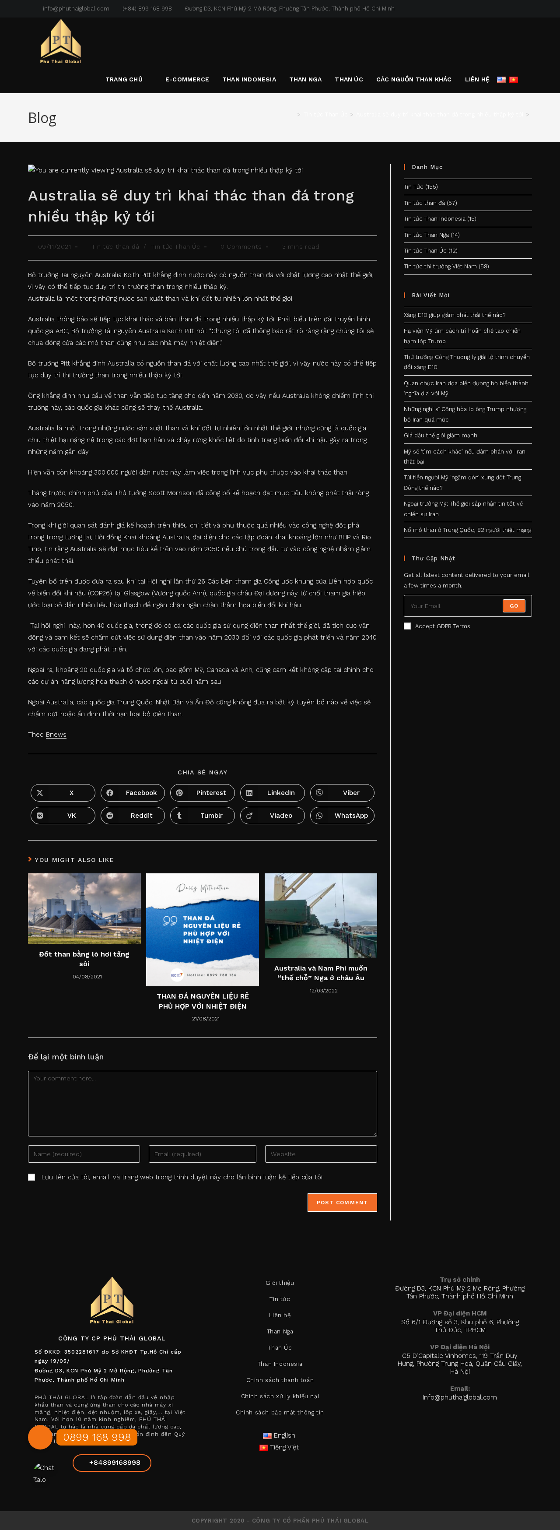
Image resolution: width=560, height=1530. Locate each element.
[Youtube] (133, 1489)
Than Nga (280, 1331)
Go (514, 606)
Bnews (56, 735)
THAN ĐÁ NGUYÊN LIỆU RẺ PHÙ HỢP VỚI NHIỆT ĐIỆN (203, 1001)
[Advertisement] (468, 800)
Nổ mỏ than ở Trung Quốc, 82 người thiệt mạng (467, 530)
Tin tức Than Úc (175, 246)
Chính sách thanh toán (280, 1380)
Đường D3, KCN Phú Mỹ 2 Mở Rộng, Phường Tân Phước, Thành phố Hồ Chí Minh (290, 8)
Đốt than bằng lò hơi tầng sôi (84, 959)
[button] (40, 1441)
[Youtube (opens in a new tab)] (528, 8)
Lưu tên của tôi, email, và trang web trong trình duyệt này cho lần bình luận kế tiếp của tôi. (183, 1177)
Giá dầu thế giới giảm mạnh (440, 435)
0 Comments (241, 246)
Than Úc (280, 1347)
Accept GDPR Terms (442, 626)
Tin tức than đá (115, 246)
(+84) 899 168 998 (147, 8)
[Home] (292, 114)
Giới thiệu (280, 1283)
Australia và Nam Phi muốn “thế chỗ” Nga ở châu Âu (321, 973)
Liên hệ (279, 1315)
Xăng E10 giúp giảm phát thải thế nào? (454, 315)
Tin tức (280, 1299)
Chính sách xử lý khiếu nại (280, 1396)
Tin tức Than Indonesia (435, 218)
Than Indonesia (280, 1364)
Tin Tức (414, 186)
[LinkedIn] (112, 1489)
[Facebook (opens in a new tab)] (509, 8)
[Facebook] (91, 1489)
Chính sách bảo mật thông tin (280, 1412)
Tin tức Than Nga (426, 235)
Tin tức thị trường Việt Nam (440, 266)
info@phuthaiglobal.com (75, 8)
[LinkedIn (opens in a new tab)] (519, 8)
